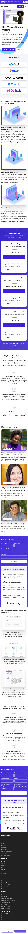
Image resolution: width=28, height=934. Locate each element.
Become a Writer (5, 882)
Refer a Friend (4, 886)
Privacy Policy (4, 904)
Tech (2, 871)
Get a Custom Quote (14, 324)
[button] (25, 6)
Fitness (3, 865)
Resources (3, 880)
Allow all (20, 931)
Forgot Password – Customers (8, 900)
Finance (3, 863)
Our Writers (4, 845)
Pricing (2, 843)
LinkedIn (3, 915)
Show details (22, 927)
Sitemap (3, 888)
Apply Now (25, 2)
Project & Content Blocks (6, 851)
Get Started (20, 49)
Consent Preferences (6, 908)
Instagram (3, 919)
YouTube (3, 917)
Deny (7, 931)
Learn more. (14, 249)
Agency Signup (4, 853)
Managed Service (5, 849)
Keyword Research (5, 855)
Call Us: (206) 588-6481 (6, 913)
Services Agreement (5, 906)
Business (3, 861)
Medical (3, 869)
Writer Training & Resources (7, 884)
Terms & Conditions (5, 902)
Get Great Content (8, 49)
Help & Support (4, 896)
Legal (2, 867)
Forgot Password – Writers (7, 898)
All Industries (4, 873)
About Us (3, 878)
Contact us (16, 343)
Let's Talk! (20, 6)
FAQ (2, 894)
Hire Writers (4, 847)
